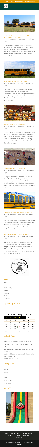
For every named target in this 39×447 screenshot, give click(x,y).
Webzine (19, 444)
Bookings (6, 296)
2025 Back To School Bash (12, 359)
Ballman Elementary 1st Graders (15, 124)
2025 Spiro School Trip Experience (15, 81)
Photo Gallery (8, 287)
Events (6, 372)
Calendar (6, 293)
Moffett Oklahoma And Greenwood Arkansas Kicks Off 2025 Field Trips (19, 36)
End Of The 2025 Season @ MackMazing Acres (17, 341)
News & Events (8, 380)
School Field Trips (9, 383)
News (5, 377)
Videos (6, 290)
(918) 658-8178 (10, 1)
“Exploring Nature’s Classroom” (14, 169)
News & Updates (9, 285)
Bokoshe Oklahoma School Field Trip (16, 235)
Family (6, 375)
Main (5, 282)
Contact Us (7, 298)
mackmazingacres (11, 39)
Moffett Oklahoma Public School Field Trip (18, 213)
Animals (6, 369)
